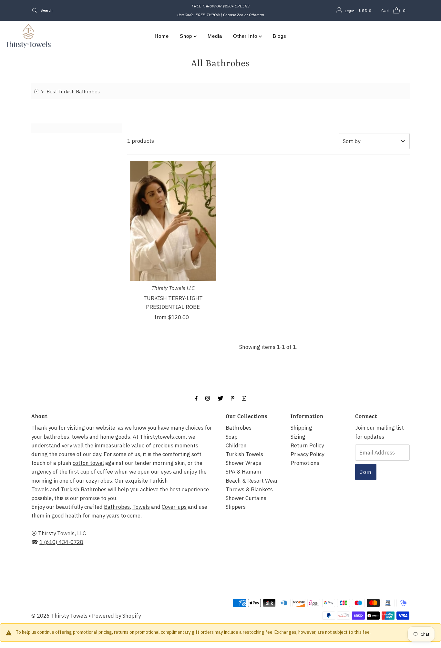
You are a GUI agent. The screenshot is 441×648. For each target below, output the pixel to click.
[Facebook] (196, 397)
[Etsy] (244, 397)
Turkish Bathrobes (84, 489)
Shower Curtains (246, 498)
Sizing (298, 436)
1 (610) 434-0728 (61, 542)
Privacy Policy (307, 454)
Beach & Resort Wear (252, 480)
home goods (115, 436)
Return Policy (307, 445)
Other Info (246, 36)
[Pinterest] (232, 397)
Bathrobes (117, 506)
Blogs (279, 36)
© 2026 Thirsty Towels (59, 615)
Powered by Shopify (116, 615)
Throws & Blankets (249, 489)
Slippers (236, 506)
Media (215, 36)
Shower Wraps (243, 462)
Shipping (301, 427)
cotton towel (88, 462)
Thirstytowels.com (163, 436)
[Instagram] (207, 397)
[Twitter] (220, 397)
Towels (141, 506)
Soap (232, 436)
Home (162, 36)
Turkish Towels (244, 454)
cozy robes (99, 480)
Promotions (305, 462)
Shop (187, 36)
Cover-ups (174, 506)
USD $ (365, 10)
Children (236, 445)
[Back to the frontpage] (37, 91)
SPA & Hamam (243, 471)
